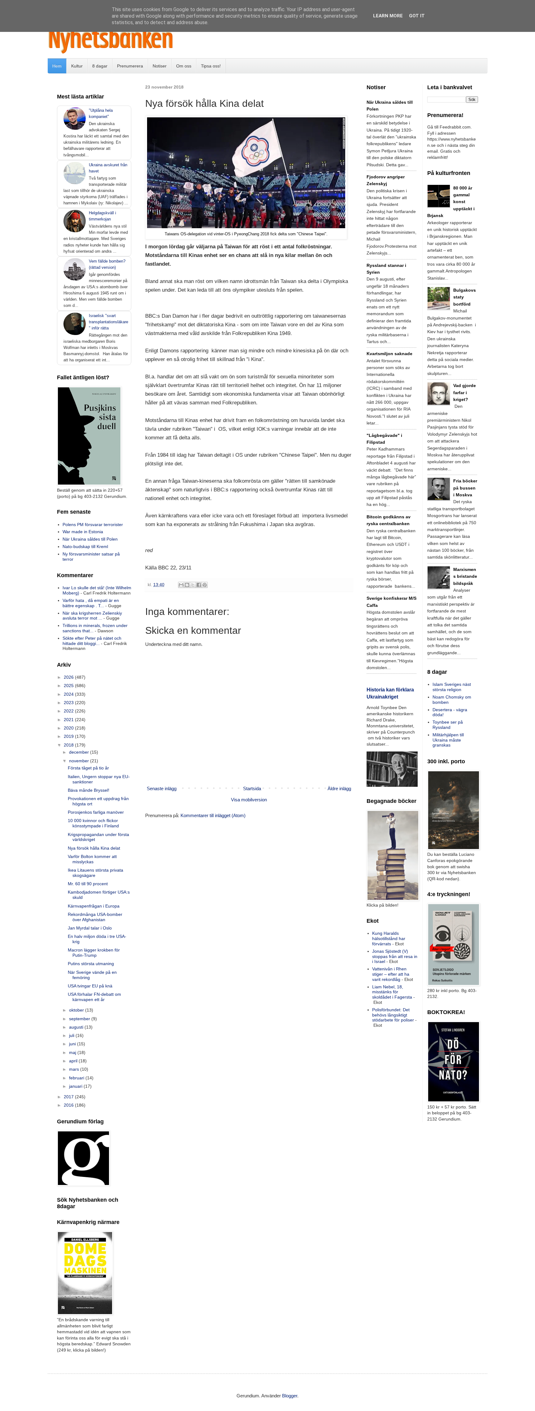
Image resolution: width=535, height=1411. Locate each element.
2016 (69, 1105)
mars (74, 1069)
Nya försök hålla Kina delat (94, 848)
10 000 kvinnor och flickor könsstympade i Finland (93, 823)
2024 (69, 694)
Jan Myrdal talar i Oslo (90, 927)
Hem (57, 65)
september (80, 1018)
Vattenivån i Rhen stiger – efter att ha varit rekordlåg (390, 974)
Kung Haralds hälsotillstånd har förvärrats (388, 938)
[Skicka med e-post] (181, 585)
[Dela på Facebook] (199, 585)
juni (73, 1043)
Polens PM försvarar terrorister (93, 524)
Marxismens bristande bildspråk (465, 576)
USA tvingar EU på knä (90, 985)
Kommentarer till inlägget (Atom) (213, 815)
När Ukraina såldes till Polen (90, 539)
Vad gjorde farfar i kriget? (464, 392)
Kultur (77, 65)
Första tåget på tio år (88, 767)
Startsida (252, 788)
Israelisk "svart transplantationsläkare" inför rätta (108, 321)
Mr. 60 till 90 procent (88, 883)
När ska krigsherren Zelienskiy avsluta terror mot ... (92, 616)
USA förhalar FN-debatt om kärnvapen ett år (94, 997)
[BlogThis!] (187, 585)
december (79, 752)
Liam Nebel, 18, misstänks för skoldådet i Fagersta (392, 992)
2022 (69, 710)
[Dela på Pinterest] (205, 585)
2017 (69, 1096)
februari (77, 1077)
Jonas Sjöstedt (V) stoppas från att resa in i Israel (394, 956)
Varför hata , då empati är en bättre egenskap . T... (91, 603)
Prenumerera (130, 65)
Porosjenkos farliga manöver (96, 812)
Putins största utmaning (91, 963)
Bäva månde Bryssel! (88, 790)
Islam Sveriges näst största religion (452, 687)
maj (73, 1052)
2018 (69, 745)
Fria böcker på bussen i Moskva (465, 487)
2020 (69, 727)
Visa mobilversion (249, 799)
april (74, 1060)
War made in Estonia (83, 531)
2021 (69, 719)
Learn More (388, 16)
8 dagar (99, 65)
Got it (417, 16)
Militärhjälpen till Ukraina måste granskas (448, 740)
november (79, 760)
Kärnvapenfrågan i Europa (94, 906)
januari (76, 1086)
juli (72, 1035)
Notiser (160, 65)
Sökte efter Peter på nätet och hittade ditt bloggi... (92, 641)
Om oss (183, 65)
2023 (69, 702)
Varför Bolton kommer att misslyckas (92, 859)
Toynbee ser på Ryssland (448, 725)
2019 (69, 736)
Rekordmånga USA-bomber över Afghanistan (95, 917)
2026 (69, 677)
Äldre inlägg (339, 788)
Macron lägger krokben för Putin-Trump (94, 952)
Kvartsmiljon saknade (389, 353)
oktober (77, 1010)
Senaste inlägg (161, 788)
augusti (77, 1027)
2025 (69, 685)
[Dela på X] (193, 585)
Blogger (289, 1395)
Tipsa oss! (211, 65)
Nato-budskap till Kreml (85, 546)
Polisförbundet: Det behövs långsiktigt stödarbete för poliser (393, 1015)
